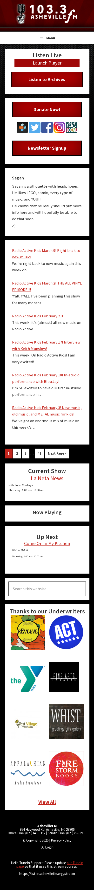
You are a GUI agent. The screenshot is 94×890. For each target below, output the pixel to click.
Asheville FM (47, 14)
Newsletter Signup (47, 148)
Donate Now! (47, 109)
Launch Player (47, 63)
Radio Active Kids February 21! (37, 316)
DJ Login (47, 847)
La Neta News (47, 478)
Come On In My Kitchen (47, 543)
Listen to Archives (46, 79)
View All (47, 802)
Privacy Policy (61, 840)
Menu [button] (50, 38)
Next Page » (57, 454)
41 (40, 453)
